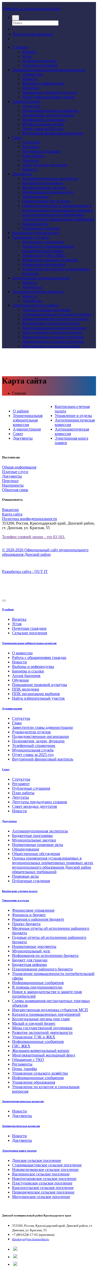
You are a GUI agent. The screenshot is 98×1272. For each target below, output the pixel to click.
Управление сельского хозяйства (50, 260)
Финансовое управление (43, 242)
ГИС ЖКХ (21, 1046)
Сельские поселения (39, 65)
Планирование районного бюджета (42, 969)
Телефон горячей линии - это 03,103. (33, 537)
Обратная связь (15, 490)
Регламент (31, 147)
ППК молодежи (25, 689)
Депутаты (30, 160)
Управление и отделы (30, 237)
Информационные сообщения (38, 983)
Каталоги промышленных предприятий (46, 1014)
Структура (31, 106)
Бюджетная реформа (29, 964)
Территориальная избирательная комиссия (48, 70)
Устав (27, 56)
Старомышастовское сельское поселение (57, 314)
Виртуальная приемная (33, 34)
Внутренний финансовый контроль (52, 133)
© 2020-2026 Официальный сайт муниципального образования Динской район (45, 552)
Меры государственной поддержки (42, 1028)
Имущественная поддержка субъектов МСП (50, 1010)
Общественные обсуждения (46, 201)
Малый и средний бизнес (34, 1023)
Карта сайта (12, 514)
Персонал (10, 481)
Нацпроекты (13, 485)
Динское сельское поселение (46, 310)
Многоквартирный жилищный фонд (43, 1055)
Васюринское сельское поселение (51, 323)
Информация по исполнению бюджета (45, 955)
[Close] (4, 600)
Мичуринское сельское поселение (51, 346)
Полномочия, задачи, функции (48, 115)
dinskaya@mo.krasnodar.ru (30, 1239)
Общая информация (19, 467)
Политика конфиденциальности (29, 519)
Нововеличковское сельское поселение (55, 319)
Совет (17, 138)
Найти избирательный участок (48, 97)
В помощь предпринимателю (37, 987)
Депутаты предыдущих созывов (39, 802)
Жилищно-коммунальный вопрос (41, 1050)
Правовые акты (35, 224)
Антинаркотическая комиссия (37, 291)
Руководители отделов (31, 732)
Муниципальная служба (43, 124)
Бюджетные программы (42, 183)
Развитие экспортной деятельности (42, 1032)
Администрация (26, 101)
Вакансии (10, 509)
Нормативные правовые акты (47, 192)
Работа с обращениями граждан (39, 657)
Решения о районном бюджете (38, 919)
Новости (29, 79)
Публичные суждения (41, 228)
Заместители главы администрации (42, 727)
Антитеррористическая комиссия (40, 278)
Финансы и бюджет (29, 915)
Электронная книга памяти (35, 305)
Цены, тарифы (24, 1069)
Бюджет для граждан (29, 960)
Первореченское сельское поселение (53, 341)
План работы (33, 156)
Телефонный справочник (43, 119)
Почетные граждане (39, 61)
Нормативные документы (34, 946)
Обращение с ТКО (28, 1059)
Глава (17, 723)
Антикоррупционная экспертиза (50, 178)
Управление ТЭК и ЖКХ (43, 255)
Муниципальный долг (31, 951)
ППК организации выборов (36, 694)
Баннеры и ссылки (28, 671)
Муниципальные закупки (44, 187)
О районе (20, 47)
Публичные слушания (41, 151)
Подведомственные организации (50, 110)
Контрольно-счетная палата (35, 233)
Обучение (30, 88)
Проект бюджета (26, 924)
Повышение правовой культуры (49, 92)
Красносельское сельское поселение (53, 337)
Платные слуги (15, 472)
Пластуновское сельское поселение (52, 332)
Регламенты (22, 1064)
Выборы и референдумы (43, 83)
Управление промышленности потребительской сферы (48, 248)
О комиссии (32, 74)
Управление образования (43, 264)
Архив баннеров (26, 675)
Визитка (29, 52)
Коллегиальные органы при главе (41, 1019)
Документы (22, 174)
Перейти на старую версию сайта (31, 9)
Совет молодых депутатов (44, 165)
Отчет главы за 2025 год (43, 128)
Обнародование (35, 196)
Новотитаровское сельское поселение (54, 328)
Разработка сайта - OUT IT (25, 571)
